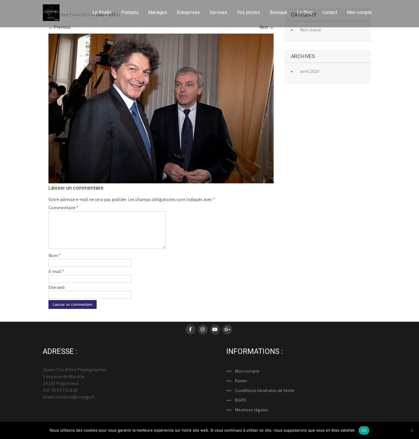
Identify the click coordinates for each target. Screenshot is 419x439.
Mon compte (359, 12)
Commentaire (63, 208)
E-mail (56, 271)
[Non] (412, 430)
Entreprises (188, 12)
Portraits (130, 12)
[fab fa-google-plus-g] (227, 330)
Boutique (278, 12)
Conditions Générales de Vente (264, 390)
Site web (56, 287)
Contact (329, 12)
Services (218, 12)
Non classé (310, 30)
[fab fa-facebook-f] (191, 330)
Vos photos (248, 12)
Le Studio (101, 12)
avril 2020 (309, 71)
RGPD (240, 400)
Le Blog (304, 12)
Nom (54, 256)
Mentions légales (251, 410)
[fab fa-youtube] (215, 330)
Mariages (157, 12)
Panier (241, 381)
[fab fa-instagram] (203, 330)
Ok (364, 430)
